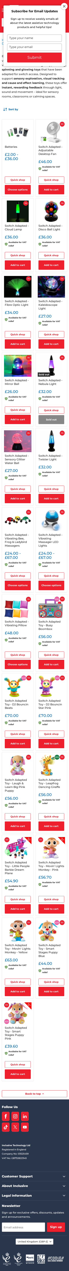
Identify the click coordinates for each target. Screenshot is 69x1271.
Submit (34, 57)
